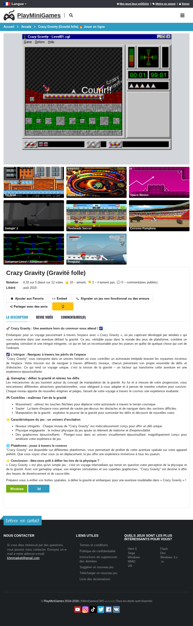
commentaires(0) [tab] (73, 317)
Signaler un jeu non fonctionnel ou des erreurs (114, 298)
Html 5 (132, 549)
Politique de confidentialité (97, 551)
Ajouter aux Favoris (29, 298)
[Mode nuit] (62, 306)
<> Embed (59, 298)
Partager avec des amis (30, 306)
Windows (17, 488)
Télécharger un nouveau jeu (98, 573)
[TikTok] (92, 609)
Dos (163, 553)
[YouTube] (77, 609)
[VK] (116, 609)
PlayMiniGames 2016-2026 (61, 601)
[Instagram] (85, 609)
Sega (131, 553)
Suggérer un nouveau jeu (96, 567)
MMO (131, 561)
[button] (71, 15)
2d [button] (39, 488)
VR (130, 566)
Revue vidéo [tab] (44, 317)
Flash (164, 549)
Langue (18, 4)
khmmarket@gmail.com (23, 558)
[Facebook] (108, 609)
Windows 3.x (169, 557)
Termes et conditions (94, 545)
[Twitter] (100, 609)
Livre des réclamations (95, 579)
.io (162, 561)
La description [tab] (17, 317)
